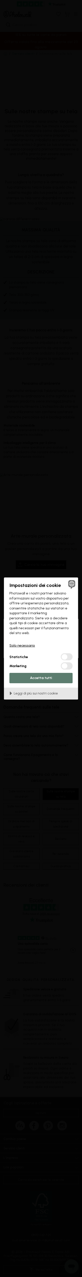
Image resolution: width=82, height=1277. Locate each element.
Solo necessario (22, 645)
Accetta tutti (41, 678)
